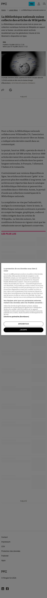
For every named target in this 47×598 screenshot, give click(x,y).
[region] (23, 299)
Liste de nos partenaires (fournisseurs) (16, 316)
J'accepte (23, 330)
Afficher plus (23, 324)
